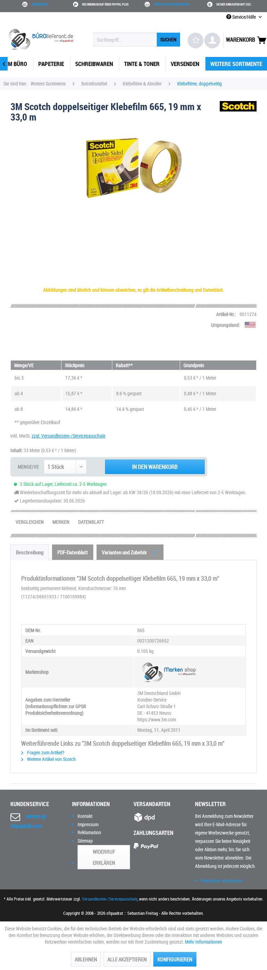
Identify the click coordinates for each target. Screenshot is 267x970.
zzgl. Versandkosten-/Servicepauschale (68, 435)
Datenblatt (91, 522)
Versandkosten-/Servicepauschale (109, 899)
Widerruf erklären (104, 857)
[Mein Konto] (212, 40)
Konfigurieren (174, 959)
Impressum (88, 824)
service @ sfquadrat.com (171, 4)
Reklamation (89, 832)
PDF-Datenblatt (72, 552)
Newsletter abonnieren (222, 880)
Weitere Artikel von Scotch (51, 759)
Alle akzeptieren (127, 959)
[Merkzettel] (195, 40)
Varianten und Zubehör (129, 552)
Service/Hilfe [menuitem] (244, 17)
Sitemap (85, 840)
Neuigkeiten (40, 4)
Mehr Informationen (203, 941)
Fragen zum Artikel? (45, 752)
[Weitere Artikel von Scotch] (238, 113)
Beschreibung (29, 552)
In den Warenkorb (155, 467)
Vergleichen (30, 522)
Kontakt (85, 816)
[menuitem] (137, 40)
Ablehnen (86, 959)
